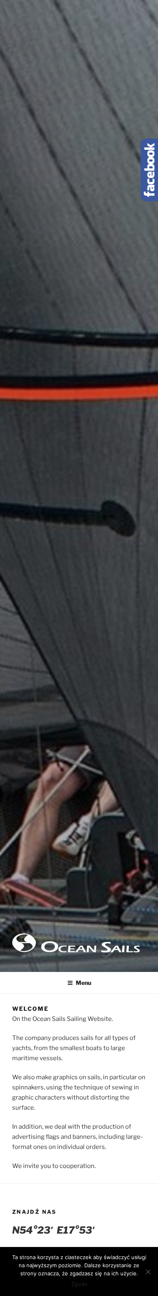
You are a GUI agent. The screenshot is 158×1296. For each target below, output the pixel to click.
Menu (83, 982)
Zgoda (79, 1284)
